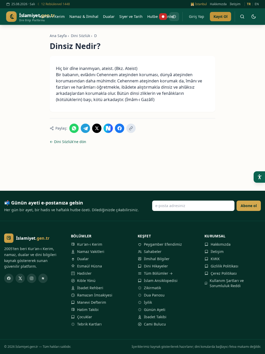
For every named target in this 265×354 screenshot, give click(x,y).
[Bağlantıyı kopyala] (131, 128)
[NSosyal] (43, 278)
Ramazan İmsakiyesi (94, 295)
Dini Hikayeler (156, 266)
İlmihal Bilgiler (157, 258)
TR (249, 4)
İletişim (235, 4)
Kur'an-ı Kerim (89, 244)
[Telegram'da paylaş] (85, 128)
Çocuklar (84, 316)
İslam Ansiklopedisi (161, 280)
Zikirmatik (152, 287)
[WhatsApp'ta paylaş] (74, 128)
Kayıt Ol (220, 16)
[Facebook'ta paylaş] (119, 128)
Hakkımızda (218, 4)
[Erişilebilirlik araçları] (259, 177)
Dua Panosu (154, 295)
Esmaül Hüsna (89, 266)
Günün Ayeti (154, 309)
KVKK (215, 258)
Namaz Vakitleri (90, 251)
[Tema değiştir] (253, 16)
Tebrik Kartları (89, 324)
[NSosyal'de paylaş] (108, 128)
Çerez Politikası (224, 273)
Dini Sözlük (80, 35)
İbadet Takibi (155, 316)
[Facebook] (8, 278)
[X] (20, 278)
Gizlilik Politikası (224, 266)
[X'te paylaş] (96, 128)
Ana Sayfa (58, 35)
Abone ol (249, 205)
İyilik (148, 302)
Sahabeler (152, 251)
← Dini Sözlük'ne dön (68, 141)
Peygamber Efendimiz (163, 244)
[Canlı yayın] (163, 16)
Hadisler (84, 273)
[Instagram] (31, 278)
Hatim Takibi (88, 309)
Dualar (83, 258)
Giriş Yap (196, 16)
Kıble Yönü (86, 280)
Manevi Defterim (91, 302)
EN (257, 4)
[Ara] (242, 16)
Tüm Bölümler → (158, 273)
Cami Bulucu (155, 324)
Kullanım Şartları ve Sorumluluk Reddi (227, 283)
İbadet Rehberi (90, 287)
